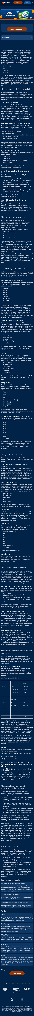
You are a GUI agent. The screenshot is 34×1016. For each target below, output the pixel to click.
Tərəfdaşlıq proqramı (21, 983)
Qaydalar (13, 983)
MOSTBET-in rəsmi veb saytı (17, 29)
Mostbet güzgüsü (17, 973)
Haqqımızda (7, 983)
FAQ (29, 983)
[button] (13, 992)
